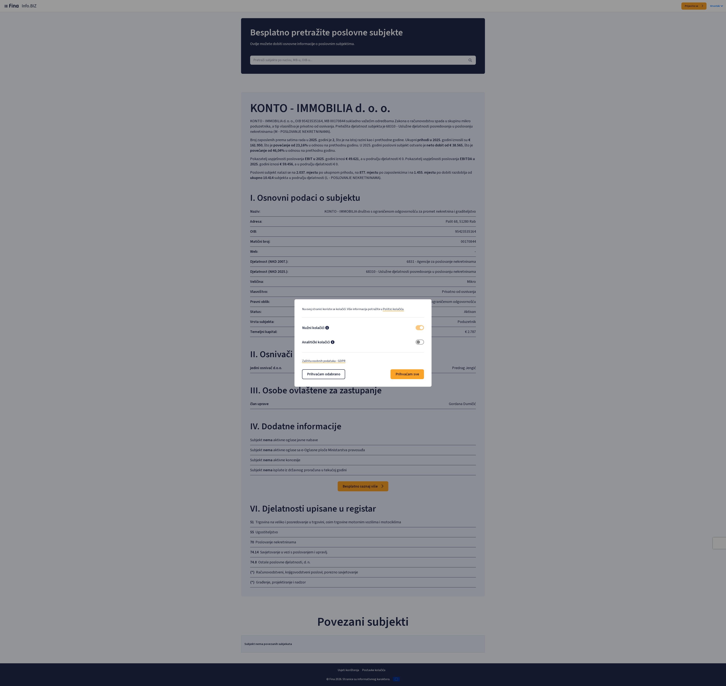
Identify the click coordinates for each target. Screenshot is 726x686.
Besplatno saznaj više (361, 486)
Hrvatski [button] (715, 6)
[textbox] (363, 60)
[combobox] (363, 60)
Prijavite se (692, 6)
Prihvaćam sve (407, 374)
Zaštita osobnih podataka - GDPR (323, 361)
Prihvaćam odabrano (323, 374)
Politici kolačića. (393, 309)
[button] (327, 328)
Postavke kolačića (373, 670)
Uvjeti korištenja (348, 670)
